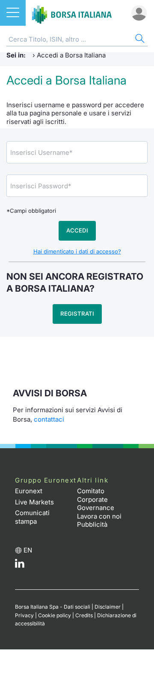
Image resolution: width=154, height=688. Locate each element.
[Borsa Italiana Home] (72, 13)
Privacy (24, 615)
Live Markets (34, 502)
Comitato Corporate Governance (95, 499)
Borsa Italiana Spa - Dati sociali (52, 607)
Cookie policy (54, 615)
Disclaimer (108, 607)
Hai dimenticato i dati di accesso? (77, 251)
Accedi (77, 230)
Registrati (77, 313)
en (28, 550)
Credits (84, 615)
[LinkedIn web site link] (19, 565)
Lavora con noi (99, 516)
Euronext (28, 491)
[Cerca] (139, 39)
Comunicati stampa (32, 517)
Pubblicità (92, 524)
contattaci (49, 419)
